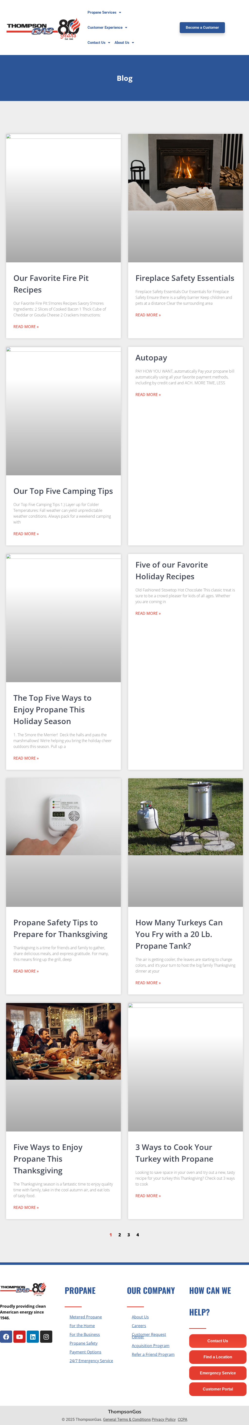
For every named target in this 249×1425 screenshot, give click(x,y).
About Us (140, 1317)
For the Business (85, 1334)
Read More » (26, 326)
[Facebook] (6, 1337)
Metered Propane (86, 1317)
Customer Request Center (149, 1336)
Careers (139, 1325)
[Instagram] (46, 1337)
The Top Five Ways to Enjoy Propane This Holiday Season (52, 709)
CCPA (182, 1419)
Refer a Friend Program (153, 1354)
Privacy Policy (164, 1419)
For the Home (82, 1325)
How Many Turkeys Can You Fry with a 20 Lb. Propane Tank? (179, 934)
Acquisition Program (150, 1345)
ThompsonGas (124, 1411)
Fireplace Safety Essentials (184, 278)
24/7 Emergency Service (91, 1360)
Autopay (151, 357)
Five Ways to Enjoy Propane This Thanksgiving (47, 1159)
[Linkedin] (33, 1337)
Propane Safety (84, 1343)
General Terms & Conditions (127, 1419)
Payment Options (85, 1352)
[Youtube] (19, 1337)
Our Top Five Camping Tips (63, 491)
